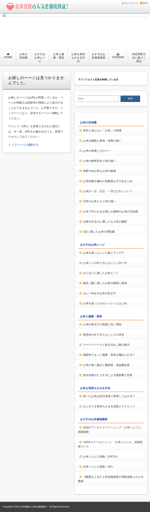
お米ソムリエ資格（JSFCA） (101, 456)
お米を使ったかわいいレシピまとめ (105, 303)
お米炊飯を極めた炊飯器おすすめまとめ (107, 181)
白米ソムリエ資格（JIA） (99, 466)
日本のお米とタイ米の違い (99, 201)
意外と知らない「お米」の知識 (102, 130)
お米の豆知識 (23, 56)
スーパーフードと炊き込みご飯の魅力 (106, 344)
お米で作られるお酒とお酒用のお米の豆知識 (110, 211)
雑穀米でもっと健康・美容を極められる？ (109, 354)
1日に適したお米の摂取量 (99, 231)
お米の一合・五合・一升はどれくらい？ (107, 191)
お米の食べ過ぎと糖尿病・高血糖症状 (106, 365)
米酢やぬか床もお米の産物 (99, 170)
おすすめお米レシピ (39, 58)
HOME (8, 57)
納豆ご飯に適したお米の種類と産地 (105, 283)
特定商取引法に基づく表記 (139, 58)
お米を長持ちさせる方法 (78, 58)
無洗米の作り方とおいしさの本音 (103, 334)
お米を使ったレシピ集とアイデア (103, 252)
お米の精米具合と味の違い (99, 160)
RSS (145, 3)
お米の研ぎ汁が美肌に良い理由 (102, 324)
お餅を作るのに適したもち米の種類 (105, 221)
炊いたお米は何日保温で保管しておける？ (109, 396)
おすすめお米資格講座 (98, 56)
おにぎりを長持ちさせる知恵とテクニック (109, 406)
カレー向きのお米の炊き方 (99, 293)
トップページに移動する (23, 144)
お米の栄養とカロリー (96, 150)
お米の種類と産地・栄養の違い (102, 140)
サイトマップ (131, 3)
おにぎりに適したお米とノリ (101, 272)
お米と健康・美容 (58, 56)
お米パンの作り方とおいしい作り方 (105, 262)
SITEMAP (118, 57)
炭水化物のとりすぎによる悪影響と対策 (107, 375)
